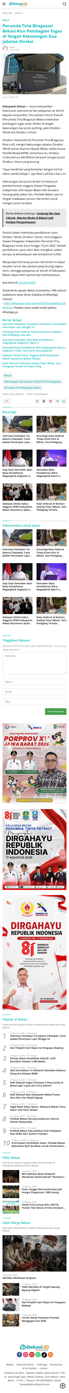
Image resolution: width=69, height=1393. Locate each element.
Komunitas (56, 1364)
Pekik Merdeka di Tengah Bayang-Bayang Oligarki (41, 1288)
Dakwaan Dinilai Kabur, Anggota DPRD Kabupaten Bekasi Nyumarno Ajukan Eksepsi (31, 357)
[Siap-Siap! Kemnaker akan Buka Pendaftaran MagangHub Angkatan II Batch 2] (17, 458)
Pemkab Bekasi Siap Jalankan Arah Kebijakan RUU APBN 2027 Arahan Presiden (35, 1132)
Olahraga (42, 1364)
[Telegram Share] (57, 401)
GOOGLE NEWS (27, 283)
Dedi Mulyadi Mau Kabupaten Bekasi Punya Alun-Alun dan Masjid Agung (35, 1096)
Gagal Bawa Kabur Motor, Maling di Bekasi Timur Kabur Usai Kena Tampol (38, 1108)
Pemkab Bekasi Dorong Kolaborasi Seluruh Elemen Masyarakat (34, 1120)
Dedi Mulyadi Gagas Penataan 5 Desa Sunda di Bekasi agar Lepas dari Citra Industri (36, 1084)
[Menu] (5, 4)
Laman (43, 1368)
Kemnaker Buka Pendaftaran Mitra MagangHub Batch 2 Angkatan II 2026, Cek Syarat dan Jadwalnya (34, 349)
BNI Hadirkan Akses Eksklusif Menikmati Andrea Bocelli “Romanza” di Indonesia (43, 1175)
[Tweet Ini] (43, 401)
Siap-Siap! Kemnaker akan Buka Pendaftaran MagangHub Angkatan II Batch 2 (28, 341)
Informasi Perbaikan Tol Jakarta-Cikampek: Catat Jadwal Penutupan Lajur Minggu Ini (34, 326)
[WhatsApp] (38, 1355)
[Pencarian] (64, 4)
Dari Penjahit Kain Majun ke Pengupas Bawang (36, 1047)
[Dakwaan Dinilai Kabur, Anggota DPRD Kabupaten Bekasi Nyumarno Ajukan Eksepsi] (17, 492)
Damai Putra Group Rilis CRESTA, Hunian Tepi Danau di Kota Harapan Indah (42, 1206)
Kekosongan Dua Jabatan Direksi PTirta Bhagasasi (32, 381)
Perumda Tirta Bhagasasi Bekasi (22, 387)
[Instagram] (25, 1355)
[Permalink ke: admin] (5, 48)
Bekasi (6, 20)
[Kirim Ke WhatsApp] (63, 401)
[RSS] (50, 1355)
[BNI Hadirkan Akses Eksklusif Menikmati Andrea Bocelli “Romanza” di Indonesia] (11, 1176)
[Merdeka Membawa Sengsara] (34, 1253)
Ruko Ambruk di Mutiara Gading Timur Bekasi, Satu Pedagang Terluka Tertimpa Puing (32, 365)
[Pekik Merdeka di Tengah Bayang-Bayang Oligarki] (11, 1289)
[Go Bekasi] (18, 4)
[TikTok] (44, 1355)
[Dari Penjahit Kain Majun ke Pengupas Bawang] (11, 1304)
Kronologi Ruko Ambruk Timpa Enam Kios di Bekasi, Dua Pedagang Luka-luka (32, 333)
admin (12, 47)
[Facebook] (19, 1355)
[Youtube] (31, 1355)
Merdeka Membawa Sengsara (19, 1277)
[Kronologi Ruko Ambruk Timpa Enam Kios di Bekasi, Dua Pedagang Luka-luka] (51, 424)
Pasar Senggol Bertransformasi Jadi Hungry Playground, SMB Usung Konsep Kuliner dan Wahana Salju (42, 1191)
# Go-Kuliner (29, 1368)
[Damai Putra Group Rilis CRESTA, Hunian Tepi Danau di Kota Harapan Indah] (11, 1207)
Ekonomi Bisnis (25, 1364)
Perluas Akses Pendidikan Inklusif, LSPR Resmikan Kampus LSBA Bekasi (32, 1060)
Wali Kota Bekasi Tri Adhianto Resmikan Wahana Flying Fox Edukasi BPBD (37, 1072)
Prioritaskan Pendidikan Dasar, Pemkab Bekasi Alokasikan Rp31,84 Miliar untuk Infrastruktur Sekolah (38, 1144)
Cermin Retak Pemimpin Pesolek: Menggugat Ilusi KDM (41, 1319)
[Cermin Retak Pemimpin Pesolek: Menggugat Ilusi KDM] (11, 1320)
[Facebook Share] (37, 401)
